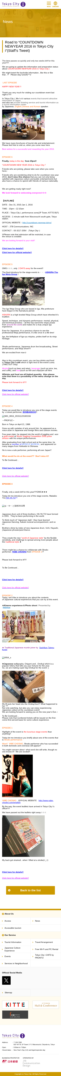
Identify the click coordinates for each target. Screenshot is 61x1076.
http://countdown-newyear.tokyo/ (36, 222)
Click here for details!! (13, 248)
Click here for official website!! (17, 252)
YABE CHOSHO (19, 552)
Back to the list (30, 890)
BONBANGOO (29, 412)
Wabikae (6, 607)
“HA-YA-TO (11, 498)
